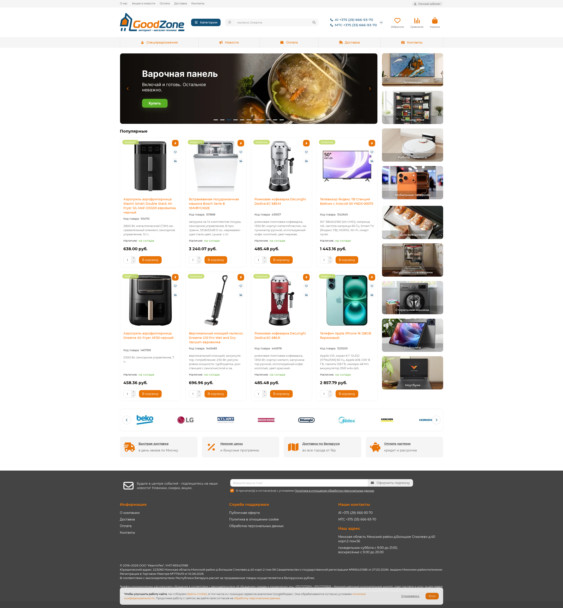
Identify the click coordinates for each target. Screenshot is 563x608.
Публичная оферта (244, 513)
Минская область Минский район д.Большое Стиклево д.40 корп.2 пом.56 (386, 539)
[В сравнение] (175, 160)
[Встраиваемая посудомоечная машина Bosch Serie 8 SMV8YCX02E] (216, 166)
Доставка (180, 3)
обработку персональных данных (257, 598)
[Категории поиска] (229, 22)
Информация (133, 504)
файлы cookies (197, 594)
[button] (127, 88)
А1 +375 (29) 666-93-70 (354, 20)
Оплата (165, 3)
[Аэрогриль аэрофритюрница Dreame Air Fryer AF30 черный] (150, 300)
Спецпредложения (162, 42)
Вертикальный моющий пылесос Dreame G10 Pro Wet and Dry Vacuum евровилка (216, 337)
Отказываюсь (410, 596)
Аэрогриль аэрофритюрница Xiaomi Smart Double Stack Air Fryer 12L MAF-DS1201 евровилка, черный (149, 205)
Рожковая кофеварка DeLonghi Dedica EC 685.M (280, 201)
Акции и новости (143, 3)
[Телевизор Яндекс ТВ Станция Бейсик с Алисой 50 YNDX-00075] (347, 166)
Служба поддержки (249, 504)
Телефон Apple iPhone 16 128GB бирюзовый (345, 335)
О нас (124, 3)
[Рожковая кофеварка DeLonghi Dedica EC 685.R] (281, 300)
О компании (130, 513)
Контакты (197, 3)
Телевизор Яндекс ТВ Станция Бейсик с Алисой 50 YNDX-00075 (346, 201)
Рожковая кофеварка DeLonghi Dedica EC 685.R (280, 335)
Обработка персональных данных (256, 526)
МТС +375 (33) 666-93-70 (356, 25)
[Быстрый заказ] (175, 143)
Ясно (432, 596)
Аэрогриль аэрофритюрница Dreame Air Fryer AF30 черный (148, 335)
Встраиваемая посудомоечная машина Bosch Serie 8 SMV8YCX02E (214, 203)
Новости (232, 42)
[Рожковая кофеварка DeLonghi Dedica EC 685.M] (281, 166)
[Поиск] (314, 22)
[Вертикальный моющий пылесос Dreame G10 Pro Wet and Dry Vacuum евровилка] (216, 300)
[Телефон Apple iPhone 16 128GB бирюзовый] (347, 300)
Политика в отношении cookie (254, 519)
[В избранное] (175, 152)
